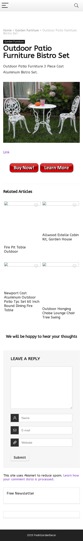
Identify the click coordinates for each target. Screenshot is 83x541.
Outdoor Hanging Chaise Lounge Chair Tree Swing (58, 313)
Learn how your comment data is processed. (41, 477)
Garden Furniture (27, 30)
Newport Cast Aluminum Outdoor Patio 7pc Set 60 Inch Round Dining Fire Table (21, 301)
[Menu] (5, 5)
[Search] (76, 5)
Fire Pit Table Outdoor (15, 249)
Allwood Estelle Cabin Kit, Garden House (60, 237)
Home (7, 30)
